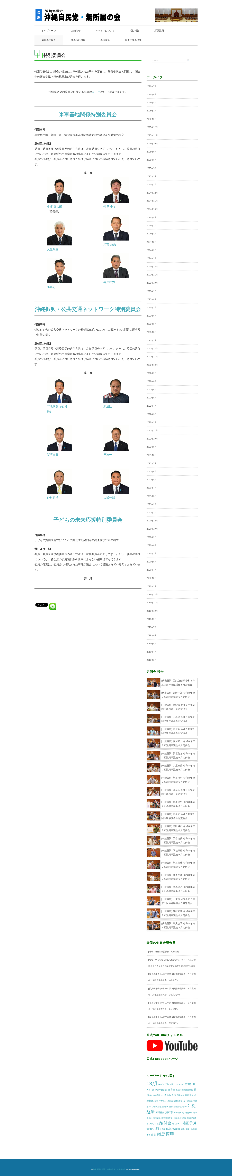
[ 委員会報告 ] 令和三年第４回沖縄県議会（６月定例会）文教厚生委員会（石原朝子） (172, 1020)
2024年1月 (152, 258)
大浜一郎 (109, 497)
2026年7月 (152, 86)
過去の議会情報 (133, 40)
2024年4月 (152, 234)
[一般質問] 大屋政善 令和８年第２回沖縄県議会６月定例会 (178, 767)
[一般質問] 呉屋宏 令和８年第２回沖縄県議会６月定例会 (178, 792)
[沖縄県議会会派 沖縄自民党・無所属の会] (78, 12)
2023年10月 (152, 283)
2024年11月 (152, 201)
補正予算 (189, 1123)
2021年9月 (152, 447)
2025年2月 (152, 184)
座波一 (107, 454)
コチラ (96, 91)
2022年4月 (152, 406)
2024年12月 (152, 193)
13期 (152, 1083)
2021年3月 (152, 496)
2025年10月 (152, 143)
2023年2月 (152, 340)
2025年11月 (152, 135)
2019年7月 (152, 627)
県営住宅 (150, 1124)
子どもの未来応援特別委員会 (87, 520)
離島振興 (165, 1134)
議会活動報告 (78, 40)
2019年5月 (152, 644)
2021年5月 (152, 480)
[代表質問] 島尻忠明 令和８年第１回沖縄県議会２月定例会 (178, 925)
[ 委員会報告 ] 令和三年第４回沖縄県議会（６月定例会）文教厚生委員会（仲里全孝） (172, 977)
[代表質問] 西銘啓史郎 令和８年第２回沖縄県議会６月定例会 (178, 682)
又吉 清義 (109, 244)
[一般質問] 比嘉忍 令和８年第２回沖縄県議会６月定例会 (178, 719)
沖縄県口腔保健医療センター (174, 1107)
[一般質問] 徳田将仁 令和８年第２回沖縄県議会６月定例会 (178, 828)
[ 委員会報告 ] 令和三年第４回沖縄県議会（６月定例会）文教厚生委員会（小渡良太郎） (172, 991)
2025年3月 (152, 176)
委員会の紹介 (49, 40)
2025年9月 (152, 152)
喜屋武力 (109, 282)
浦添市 (169, 1112)
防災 (153, 1134)
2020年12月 (152, 521)
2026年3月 (152, 111)
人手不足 (150, 1090)
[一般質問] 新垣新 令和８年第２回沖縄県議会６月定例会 (178, 731)
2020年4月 (152, 570)
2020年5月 (152, 562)
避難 (183, 1129)
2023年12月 (152, 266)
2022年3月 (152, 414)
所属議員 (159, 30)
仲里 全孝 (109, 206)
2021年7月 (152, 463)
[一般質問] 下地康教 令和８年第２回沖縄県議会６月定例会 (178, 852)
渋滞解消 (156, 1118)
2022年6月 (152, 389)
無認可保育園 (167, 1118)
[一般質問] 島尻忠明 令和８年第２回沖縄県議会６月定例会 (178, 889)
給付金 (165, 1123)
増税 (156, 1101)
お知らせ (76, 30)
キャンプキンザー (166, 1084)
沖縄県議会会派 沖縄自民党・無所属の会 (109, 1169)
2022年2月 (152, 422)
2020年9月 (152, 537)
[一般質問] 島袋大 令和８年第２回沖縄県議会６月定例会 (178, 706)
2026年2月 (152, 119)
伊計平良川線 (161, 1090)
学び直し (163, 1101)
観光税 (162, 1129)
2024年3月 (152, 242)
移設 (157, 1124)
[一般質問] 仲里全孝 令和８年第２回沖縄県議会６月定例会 (178, 877)
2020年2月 (152, 586)
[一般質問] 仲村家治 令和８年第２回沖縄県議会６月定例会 (178, 913)
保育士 (171, 1089)
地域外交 (189, 1095)
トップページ (49, 30)
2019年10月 (152, 611)
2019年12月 (152, 594)
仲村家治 (52, 497)
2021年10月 (152, 439)
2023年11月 (152, 275)
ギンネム (180, 1084)
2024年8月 (152, 217)
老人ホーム (176, 1124)
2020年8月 (152, 545)
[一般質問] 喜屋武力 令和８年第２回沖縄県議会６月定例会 (178, 743)
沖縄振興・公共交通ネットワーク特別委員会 (88, 309)
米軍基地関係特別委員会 (88, 114)
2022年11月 (152, 357)
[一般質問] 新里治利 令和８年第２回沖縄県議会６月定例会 (178, 779)
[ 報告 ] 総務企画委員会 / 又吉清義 (163, 951)
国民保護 (171, 1095)
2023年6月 (152, 316)
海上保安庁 (187, 1112)
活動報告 (134, 30)
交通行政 (190, 1084)
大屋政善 (52, 249)
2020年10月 (152, 529)
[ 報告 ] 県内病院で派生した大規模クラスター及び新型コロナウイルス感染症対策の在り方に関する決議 (172, 963)
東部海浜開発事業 (174, 1101)
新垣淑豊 (52, 454)
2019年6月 (152, 635)
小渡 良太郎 (54, 206)
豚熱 (169, 1128)
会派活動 (105, 40)
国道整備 (180, 1095)
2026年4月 (152, 102)
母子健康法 (188, 1101)
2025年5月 (152, 168)
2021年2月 (152, 504)
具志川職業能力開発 (184, 1090)
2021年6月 (152, 471)
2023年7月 (152, 307)
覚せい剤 (153, 1129)
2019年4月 (152, 652)
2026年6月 (152, 94)
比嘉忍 (51, 287)
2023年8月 (152, 299)
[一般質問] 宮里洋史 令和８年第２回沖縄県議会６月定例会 (178, 804)
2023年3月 (152, 332)
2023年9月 (152, 291)
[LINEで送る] (52, 604)
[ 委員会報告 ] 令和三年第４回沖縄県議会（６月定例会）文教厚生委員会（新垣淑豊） (172, 1006)
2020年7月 (152, 553)
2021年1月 (152, 512)
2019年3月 (152, 660)
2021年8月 (152, 455)
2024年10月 (152, 209)
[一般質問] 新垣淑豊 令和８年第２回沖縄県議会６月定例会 (178, 864)
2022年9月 (152, 373)
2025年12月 (152, 127)
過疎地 (176, 1129)
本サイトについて (105, 30)
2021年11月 (152, 430)
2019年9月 (152, 619)
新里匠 (107, 406)
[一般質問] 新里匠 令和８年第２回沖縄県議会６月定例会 (178, 816)
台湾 (163, 1095)
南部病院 (156, 1095)
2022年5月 (152, 398)
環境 (184, 1118)
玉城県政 (177, 1118)
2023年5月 (152, 324)
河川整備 (160, 1112)
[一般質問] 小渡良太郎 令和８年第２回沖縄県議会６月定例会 (178, 901)
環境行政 (192, 1117)
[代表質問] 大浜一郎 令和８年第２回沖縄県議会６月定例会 (178, 694)
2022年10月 (152, 365)
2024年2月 (152, 250)
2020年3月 (152, 578)
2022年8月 (152, 381)
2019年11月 (152, 602)
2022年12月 (152, 348)
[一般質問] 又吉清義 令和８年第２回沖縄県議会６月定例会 (178, 840)
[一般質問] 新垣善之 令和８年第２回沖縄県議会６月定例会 (178, 755)
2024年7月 (152, 225)
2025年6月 (152, 160)
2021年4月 (152, 488)
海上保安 (177, 1113)
